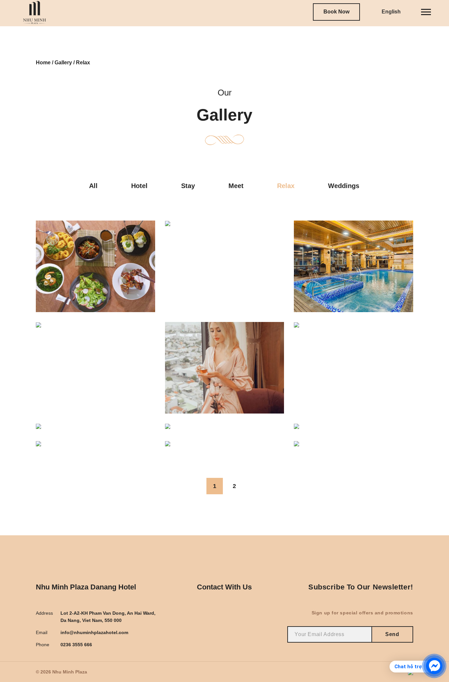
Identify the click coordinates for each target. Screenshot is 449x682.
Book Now (336, 11)
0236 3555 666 (76, 644)
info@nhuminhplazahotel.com (94, 632)
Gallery (63, 62)
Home (43, 62)
